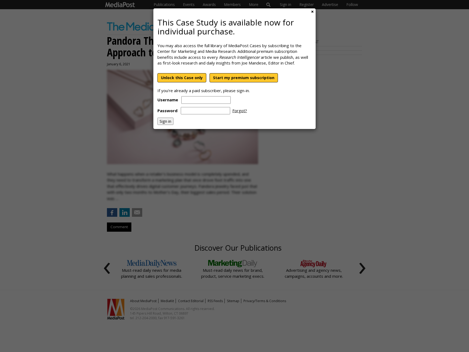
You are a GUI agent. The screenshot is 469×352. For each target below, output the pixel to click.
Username (167, 99)
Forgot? (239, 110)
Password (167, 110)
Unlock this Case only (182, 77)
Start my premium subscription (243, 77)
